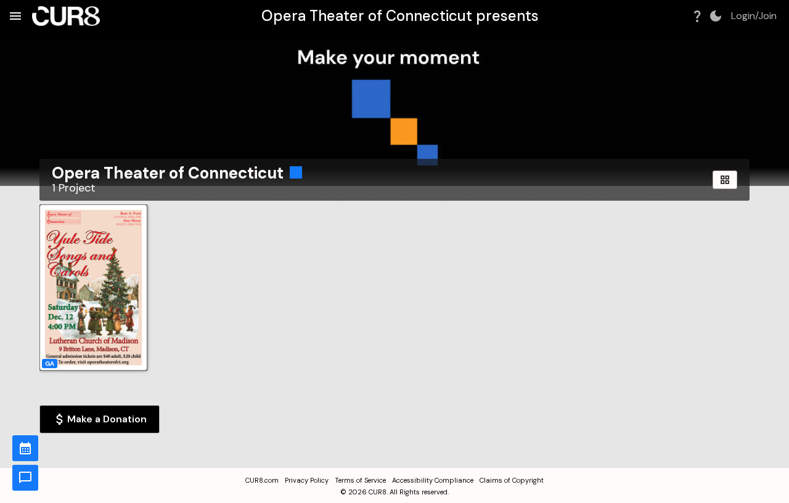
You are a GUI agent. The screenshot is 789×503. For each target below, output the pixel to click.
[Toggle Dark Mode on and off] (715, 16)
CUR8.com (262, 480)
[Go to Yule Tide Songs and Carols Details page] (93, 287)
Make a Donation (107, 418)
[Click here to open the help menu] (697, 16)
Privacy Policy (307, 480)
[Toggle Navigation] (15, 16)
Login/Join (754, 16)
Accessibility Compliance (432, 480)
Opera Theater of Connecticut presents (400, 15)
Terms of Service (360, 480)
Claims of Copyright (512, 480)
